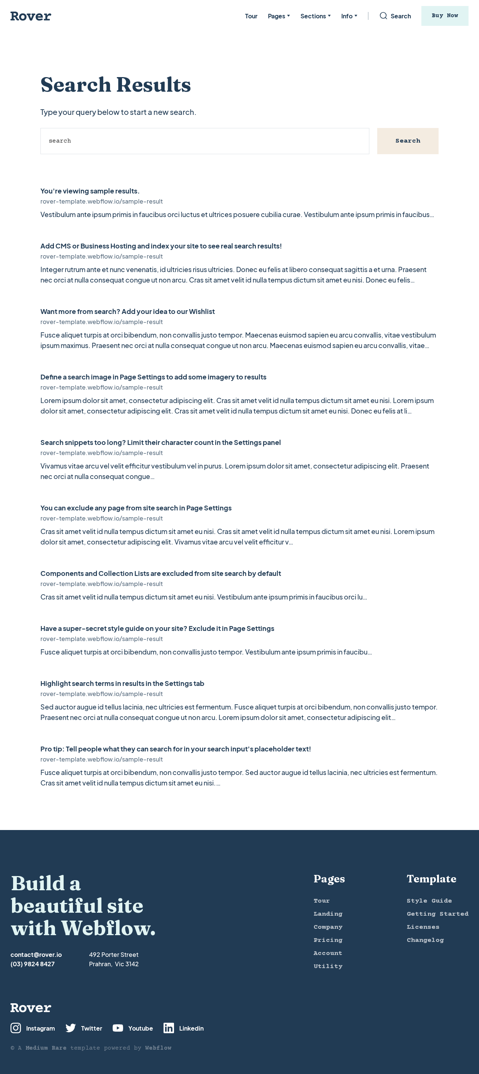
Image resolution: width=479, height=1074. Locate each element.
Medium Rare (46, 1048)
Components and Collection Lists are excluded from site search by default (160, 573)
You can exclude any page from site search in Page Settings (136, 507)
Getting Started (438, 914)
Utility (328, 966)
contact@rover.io (36, 954)
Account (328, 953)
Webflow (158, 1048)
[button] (279, 16)
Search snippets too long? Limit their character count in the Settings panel (160, 442)
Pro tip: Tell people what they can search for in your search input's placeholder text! (175, 748)
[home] (31, 16)
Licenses (423, 927)
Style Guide (429, 901)
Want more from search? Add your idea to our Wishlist (127, 311)
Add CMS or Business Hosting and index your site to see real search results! (161, 245)
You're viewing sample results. (90, 190)
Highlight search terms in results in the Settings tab (122, 683)
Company (328, 927)
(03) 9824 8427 (32, 964)
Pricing (328, 940)
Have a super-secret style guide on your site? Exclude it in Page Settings (157, 628)
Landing (328, 914)
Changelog (425, 940)
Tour (251, 16)
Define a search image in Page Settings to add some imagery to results (153, 376)
